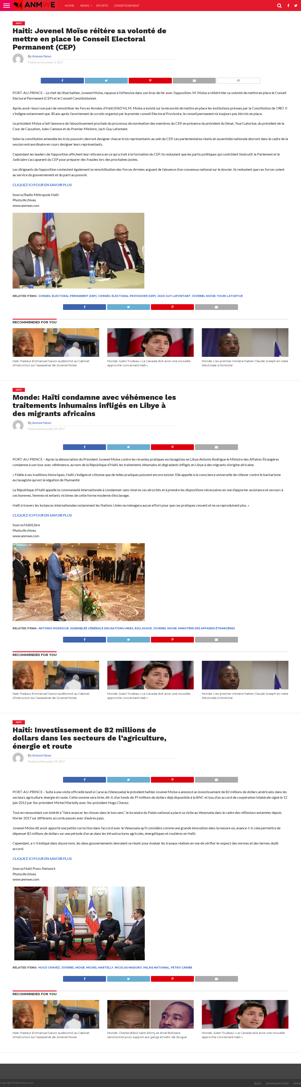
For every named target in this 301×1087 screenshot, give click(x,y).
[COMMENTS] (238, 79)
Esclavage (143, 628)
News (84, 5)
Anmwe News (41, 56)
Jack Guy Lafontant (174, 296)
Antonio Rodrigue (53, 628)
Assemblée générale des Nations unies (101, 628)
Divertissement (126, 5)
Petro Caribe (181, 967)
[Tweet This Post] (106, 79)
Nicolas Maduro (128, 967)
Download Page (277, 1083)
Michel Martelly (99, 967)
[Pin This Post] (150, 79)
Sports (102, 5)
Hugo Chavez (49, 967)
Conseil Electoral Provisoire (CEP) (127, 296)
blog (258, 1083)
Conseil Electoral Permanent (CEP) (67, 296)
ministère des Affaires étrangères (206, 628)
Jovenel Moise (204, 296)
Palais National (156, 967)
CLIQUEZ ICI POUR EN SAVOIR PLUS (42, 185)
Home (69, 5)
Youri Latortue (230, 296)
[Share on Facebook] (62, 79)
